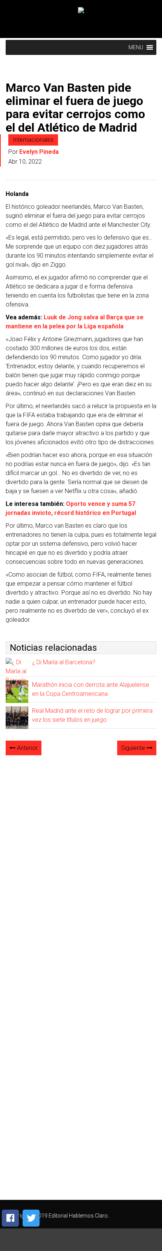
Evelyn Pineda (39, 151)
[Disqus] (81, 856)
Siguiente (134, 748)
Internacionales (33, 139)
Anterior (26, 748)
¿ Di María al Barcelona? (63, 662)
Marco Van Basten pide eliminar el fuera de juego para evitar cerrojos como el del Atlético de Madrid (75, 107)
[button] (135, 47)
